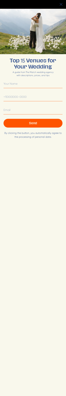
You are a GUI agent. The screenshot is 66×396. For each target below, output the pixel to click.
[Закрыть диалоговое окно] (61, 4)
